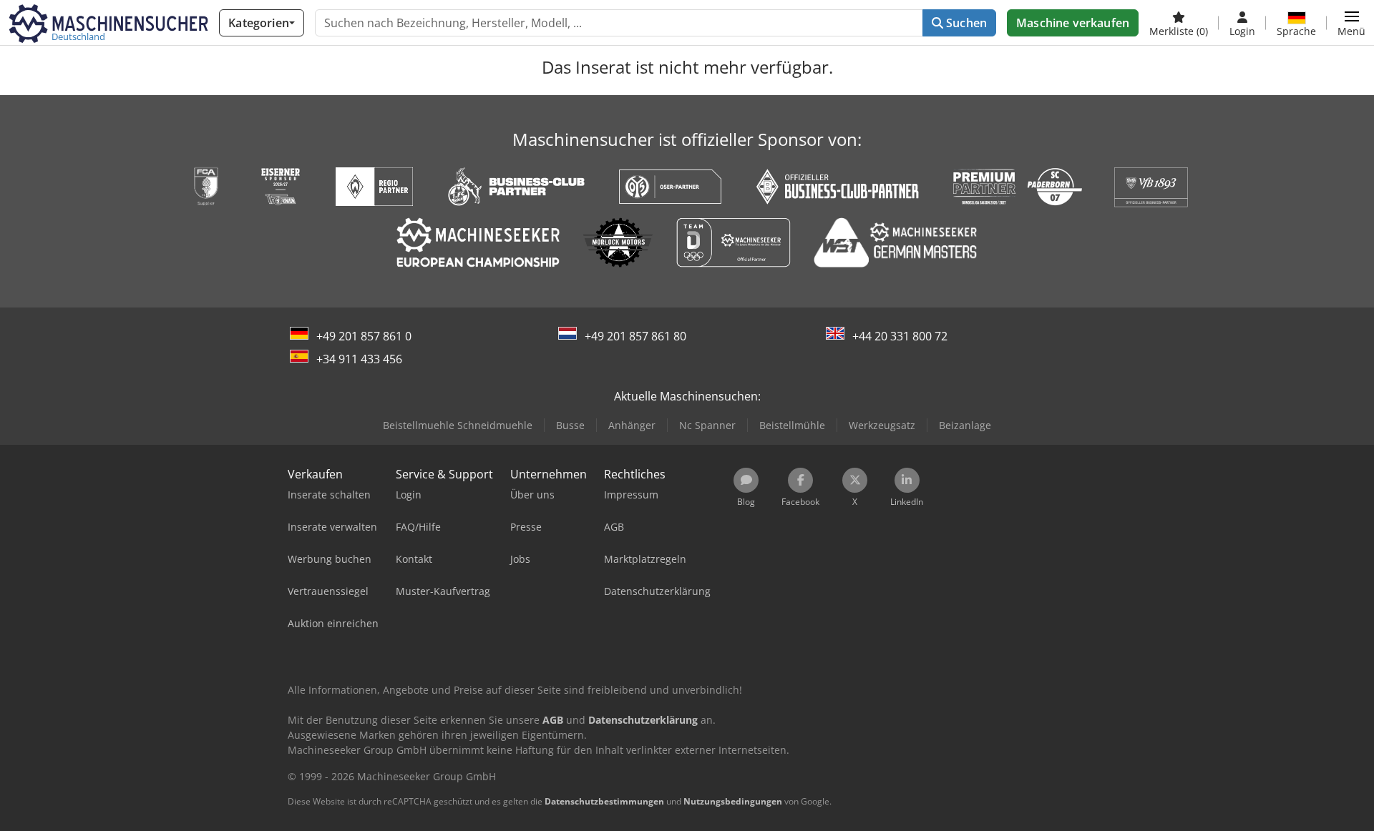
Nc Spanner (707, 425)
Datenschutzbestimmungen (604, 801)
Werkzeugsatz (882, 425)
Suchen (965, 23)
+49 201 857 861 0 (363, 336)
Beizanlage (965, 425)
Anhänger (632, 425)
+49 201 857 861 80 (635, 336)
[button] (1351, 22)
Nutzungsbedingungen (732, 801)
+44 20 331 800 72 (899, 336)
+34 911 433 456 (359, 359)
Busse (570, 425)
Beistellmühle (792, 425)
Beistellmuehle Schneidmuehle (457, 425)
